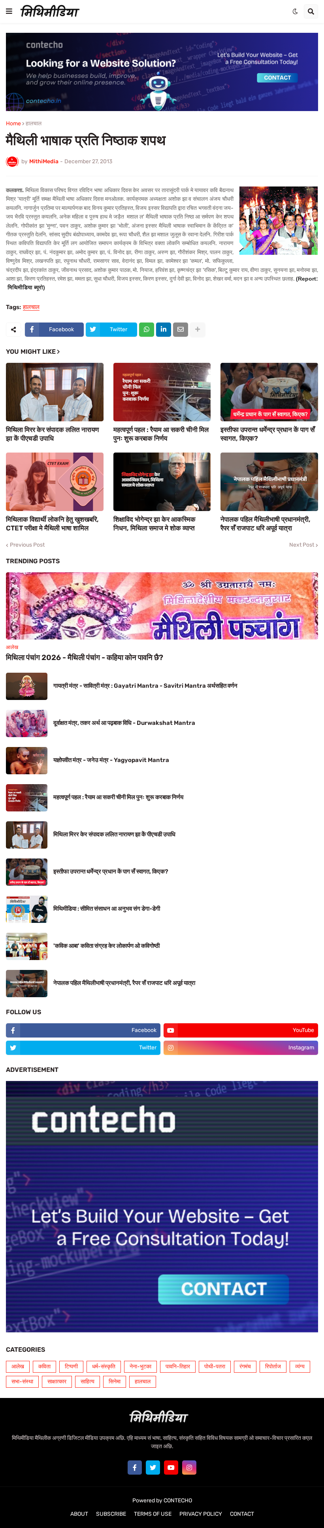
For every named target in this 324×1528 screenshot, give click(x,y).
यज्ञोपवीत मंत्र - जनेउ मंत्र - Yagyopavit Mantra (111, 760)
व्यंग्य (300, 1366)
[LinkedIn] (163, 330)
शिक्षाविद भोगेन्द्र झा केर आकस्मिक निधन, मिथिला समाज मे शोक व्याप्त (154, 523)
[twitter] (153, 1467)
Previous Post (27, 545)
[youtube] (171, 1467)
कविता (44, 1366)
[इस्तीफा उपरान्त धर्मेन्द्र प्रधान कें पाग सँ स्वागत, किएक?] (269, 392)
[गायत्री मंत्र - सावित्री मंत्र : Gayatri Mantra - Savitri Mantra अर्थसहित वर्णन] (26, 686)
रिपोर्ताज (273, 1366)
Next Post (301, 545)
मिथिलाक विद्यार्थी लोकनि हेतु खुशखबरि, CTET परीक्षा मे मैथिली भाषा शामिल (52, 523)
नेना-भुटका (140, 1366)
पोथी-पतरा (214, 1366)
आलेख (17, 1366)
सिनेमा (115, 1381)
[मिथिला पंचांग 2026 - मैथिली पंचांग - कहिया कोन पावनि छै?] (162, 605)
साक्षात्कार (56, 1381)
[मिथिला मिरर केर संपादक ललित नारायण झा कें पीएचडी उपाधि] (55, 392)
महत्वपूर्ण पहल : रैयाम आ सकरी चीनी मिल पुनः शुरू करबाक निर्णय (161, 434)
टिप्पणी (71, 1366)
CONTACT (242, 1514)
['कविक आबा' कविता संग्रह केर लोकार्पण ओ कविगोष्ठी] (26, 946)
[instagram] (189, 1467)
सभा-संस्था (22, 1381)
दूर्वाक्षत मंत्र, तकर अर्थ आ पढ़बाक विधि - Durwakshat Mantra (124, 722)
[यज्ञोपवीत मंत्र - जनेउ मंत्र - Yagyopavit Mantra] (26, 760)
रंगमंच (245, 1366)
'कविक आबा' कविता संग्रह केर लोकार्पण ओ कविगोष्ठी (106, 945)
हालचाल (33, 123)
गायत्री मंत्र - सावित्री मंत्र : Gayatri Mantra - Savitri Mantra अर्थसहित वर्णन (145, 685)
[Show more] (197, 330)
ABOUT (79, 1514)
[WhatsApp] (146, 330)
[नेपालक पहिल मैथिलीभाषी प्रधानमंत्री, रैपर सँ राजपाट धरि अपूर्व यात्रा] (269, 482)
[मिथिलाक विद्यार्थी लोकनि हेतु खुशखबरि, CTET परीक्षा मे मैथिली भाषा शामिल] (55, 482)
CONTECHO (178, 1500)
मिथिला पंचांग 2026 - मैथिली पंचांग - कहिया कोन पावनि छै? (84, 657)
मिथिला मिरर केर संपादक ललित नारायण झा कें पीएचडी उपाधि (52, 434)
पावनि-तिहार (178, 1366)
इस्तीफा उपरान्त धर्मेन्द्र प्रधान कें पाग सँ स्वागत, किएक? (267, 434)
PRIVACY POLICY (200, 1514)
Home (13, 123)
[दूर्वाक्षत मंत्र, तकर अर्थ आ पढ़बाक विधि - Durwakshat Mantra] (26, 723)
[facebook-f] (135, 1467)
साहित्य (87, 1381)
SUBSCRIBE (111, 1514)
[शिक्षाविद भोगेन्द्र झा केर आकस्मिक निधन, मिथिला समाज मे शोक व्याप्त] (162, 482)
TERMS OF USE (152, 1514)
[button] (9, 11)
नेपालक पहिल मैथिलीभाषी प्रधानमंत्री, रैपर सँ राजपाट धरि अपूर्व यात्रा (265, 523)
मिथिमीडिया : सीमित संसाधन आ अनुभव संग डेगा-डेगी (106, 908)
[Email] (180, 330)
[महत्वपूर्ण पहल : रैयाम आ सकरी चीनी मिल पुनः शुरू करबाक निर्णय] (162, 392)
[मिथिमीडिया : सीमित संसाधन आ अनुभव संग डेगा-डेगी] (26, 909)
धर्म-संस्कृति (103, 1366)
